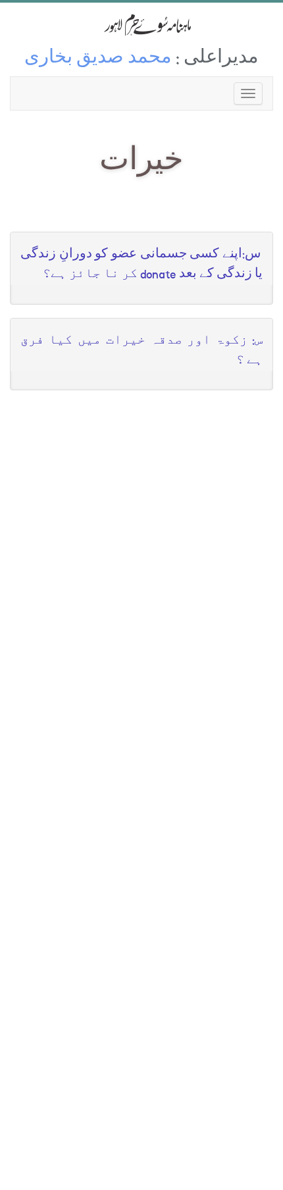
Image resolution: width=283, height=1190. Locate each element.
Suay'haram (141, 25)
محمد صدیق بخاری (98, 59)
